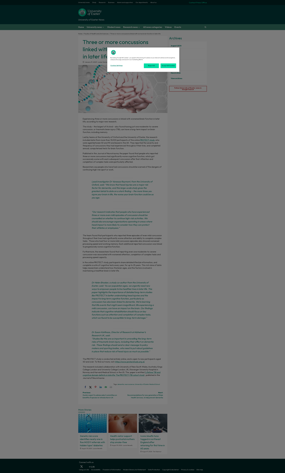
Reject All (151, 65)
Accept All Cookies (168, 65)
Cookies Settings (116, 65)
